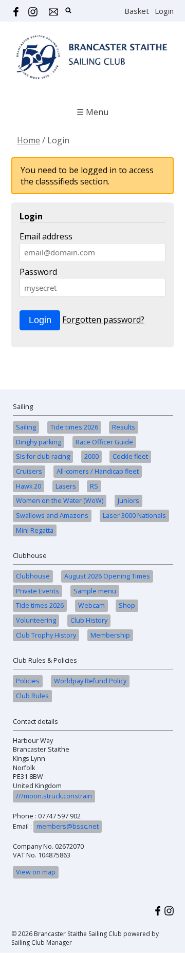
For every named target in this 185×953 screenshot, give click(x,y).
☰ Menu (92, 112)
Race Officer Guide (104, 442)
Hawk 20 (28, 486)
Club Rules (32, 696)
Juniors (128, 500)
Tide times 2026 (74, 427)
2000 (91, 456)
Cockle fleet (130, 456)
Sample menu (94, 591)
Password (38, 271)
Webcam (91, 605)
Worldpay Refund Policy (90, 681)
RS (94, 486)
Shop (127, 605)
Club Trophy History (46, 635)
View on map (35, 872)
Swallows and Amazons (52, 515)
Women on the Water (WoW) (59, 500)
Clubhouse (33, 576)
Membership (110, 635)
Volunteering (36, 620)
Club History (88, 620)
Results (123, 427)
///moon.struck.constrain (54, 796)
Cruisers (29, 471)
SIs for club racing (43, 456)
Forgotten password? (103, 320)
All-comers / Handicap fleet (98, 471)
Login (164, 11)
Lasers (65, 486)
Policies (28, 681)
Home (28, 140)
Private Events (37, 591)
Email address (46, 236)
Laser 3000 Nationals (134, 515)
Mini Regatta (34, 530)
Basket (136, 11)
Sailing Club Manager (41, 942)
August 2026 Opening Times (107, 576)
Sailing (26, 427)
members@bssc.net (67, 826)
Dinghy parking (38, 442)
